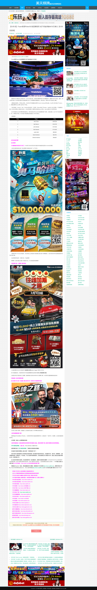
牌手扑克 (68, 272)
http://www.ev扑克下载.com (24, 488)
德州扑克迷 (80, 257)
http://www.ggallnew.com (26, 517)
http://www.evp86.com (21, 56)
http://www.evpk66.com (25, 492)
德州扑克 (16, 22)
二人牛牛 (68, 140)
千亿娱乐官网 (81, 239)
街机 (34, 7)
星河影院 (80, 268)
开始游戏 (43, 11)
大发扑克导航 (69, 251)
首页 (10, 7)
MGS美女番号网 (81, 231)
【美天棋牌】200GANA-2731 (56, 539)
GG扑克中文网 (81, 229)
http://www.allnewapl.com (24, 515)
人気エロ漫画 (69, 237)
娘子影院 (80, 255)
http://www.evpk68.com (25, 496)
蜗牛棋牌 (68, 282)
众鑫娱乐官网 (81, 237)
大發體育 (80, 251)
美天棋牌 (40, 588)
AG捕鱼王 (69, 219)
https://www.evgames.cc (23, 502)
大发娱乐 (80, 247)
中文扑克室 (69, 235)
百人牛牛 (80, 148)
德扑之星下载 (81, 259)
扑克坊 (79, 265)
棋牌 (22, 7)
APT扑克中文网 (70, 221)
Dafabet (79, 221)
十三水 (67, 142)
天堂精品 (68, 253)
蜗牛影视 (80, 278)
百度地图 (58, 588)
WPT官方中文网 (81, 233)
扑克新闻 (68, 266)
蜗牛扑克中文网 (81, 280)
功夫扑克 (68, 239)
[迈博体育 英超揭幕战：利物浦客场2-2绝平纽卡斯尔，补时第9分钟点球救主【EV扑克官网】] (57, 546)
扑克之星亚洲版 (81, 263)
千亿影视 (68, 241)
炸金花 (79, 147)
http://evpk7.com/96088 (26, 463)
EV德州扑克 (80, 223)
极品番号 (68, 270)
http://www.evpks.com (25, 490)
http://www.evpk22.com (27, 481)
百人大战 (28, 7)
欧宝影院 (80, 270)
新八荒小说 (69, 268)
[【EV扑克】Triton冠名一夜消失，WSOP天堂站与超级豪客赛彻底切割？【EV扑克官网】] (43, 545)
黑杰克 (79, 155)
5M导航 (68, 215)
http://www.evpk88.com (26, 494)
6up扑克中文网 (81, 217)
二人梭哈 (80, 139)
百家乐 (67, 150)
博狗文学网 (80, 243)
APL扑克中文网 (81, 219)
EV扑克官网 (69, 229)
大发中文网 (69, 247)
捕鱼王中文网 (81, 266)
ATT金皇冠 (68, 139)
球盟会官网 (69, 274)
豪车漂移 (80, 152)
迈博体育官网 (69, 284)
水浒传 (67, 147)
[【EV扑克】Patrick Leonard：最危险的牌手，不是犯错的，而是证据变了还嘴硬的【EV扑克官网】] (16, 546)
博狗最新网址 (69, 245)
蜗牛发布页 (69, 278)
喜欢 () (37, 531)
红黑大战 (80, 150)
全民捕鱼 (16, 7)
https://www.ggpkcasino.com (25, 507)
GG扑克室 (69, 231)
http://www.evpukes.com (23, 500)
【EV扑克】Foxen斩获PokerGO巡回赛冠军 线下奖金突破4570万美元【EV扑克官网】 (41, 525)
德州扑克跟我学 (70, 257)
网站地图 (49, 588)
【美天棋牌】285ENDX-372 (16, 539)
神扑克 (79, 274)
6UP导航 (68, 217)
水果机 (79, 145)
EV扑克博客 (80, 227)
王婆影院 (80, 272)
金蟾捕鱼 (80, 153)
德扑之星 (68, 259)
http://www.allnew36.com (26, 509)
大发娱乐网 (69, 249)
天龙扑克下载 (69, 255)
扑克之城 (68, 261)
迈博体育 (53, 7)
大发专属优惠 (81, 245)
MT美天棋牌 (19, 33)
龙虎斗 (67, 157)
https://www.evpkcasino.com (25, 504)
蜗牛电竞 (80, 282)
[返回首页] (9, 22)
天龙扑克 (60, 7)
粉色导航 (80, 276)
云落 (65, 588)
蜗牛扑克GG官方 (70, 280)
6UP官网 (80, 215)
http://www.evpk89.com (38, 467)
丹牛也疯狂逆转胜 (22, 448)
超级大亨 (68, 153)
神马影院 (68, 276)
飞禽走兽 (68, 155)
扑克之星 (68, 263)
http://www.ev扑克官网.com (24, 486)
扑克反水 (68, 265)
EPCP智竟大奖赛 (70, 223)
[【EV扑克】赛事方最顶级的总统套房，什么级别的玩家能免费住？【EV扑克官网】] (29, 545)
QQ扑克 (68, 233)
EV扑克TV (69, 227)
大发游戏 (46, 7)
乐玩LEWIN (80, 235)
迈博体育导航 (81, 284)
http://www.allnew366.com (27, 511)
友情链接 (44, 588)
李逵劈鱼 (68, 144)
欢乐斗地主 (68, 145)
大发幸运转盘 (81, 249)
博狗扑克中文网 (70, 243)
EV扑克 (40, 7)
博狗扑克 (80, 241)
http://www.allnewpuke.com (28, 513)
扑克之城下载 (81, 261)
